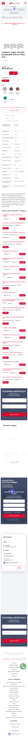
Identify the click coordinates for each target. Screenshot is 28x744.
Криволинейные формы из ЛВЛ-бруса (14, 717)
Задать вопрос (14, 414)
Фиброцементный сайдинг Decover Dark (11, 454)
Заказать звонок (21, 9)
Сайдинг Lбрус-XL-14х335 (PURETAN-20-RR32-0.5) (13, 307)
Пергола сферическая (14, 692)
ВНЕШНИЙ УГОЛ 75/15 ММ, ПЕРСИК (11, 266)
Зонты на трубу (14, 694)
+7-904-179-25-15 (8, 560)
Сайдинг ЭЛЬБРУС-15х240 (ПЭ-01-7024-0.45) (12, 377)
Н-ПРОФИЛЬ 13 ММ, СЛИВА (9, 292)
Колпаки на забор (14, 697)
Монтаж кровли (14, 684)
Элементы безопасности (14, 705)
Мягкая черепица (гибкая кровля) (14, 682)
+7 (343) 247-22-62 (8, 10)
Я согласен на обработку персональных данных (14, 417)
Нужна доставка (8, 512)
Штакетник (14, 715)
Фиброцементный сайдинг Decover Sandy (11, 334)
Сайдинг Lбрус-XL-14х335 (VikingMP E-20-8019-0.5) (14, 241)
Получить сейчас (14, 515)
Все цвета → (12, 99)
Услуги (14, 663)
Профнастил (14, 713)
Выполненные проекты (14, 671)
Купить (14, 73)
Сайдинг (14, 699)
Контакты (14, 675)
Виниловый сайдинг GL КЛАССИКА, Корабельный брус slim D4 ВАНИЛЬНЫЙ (13, 300)
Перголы (14, 669)
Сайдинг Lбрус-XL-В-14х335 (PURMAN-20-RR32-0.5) (14, 222)
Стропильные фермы (14, 667)
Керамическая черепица (14, 709)
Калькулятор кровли (14, 110)
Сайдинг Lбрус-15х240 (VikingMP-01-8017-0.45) (13, 352)
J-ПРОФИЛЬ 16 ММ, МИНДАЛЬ (9, 327)
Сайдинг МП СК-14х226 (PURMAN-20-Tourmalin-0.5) (14, 232)
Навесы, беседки (14, 665)
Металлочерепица (14, 688)
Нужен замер (17, 512)
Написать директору (14, 12)
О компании (14, 673)
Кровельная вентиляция (14, 695)
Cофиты (14, 703)
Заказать (22, 218)
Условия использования (17, 659)
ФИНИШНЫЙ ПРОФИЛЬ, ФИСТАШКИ (11, 361)
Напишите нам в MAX (11, 562)
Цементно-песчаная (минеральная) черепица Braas (14, 686)
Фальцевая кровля (14, 707)
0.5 (5, 80)
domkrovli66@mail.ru (15, 730)
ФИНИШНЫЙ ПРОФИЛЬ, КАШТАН (10, 251)
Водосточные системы (14, 701)
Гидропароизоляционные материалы (14, 711)
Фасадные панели (14, 690)
